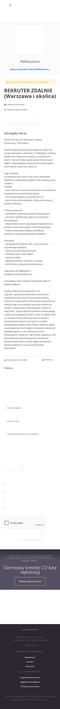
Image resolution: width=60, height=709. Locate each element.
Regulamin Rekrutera (30, 677)
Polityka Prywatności (30, 686)
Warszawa (20, 104)
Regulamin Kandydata (30, 682)
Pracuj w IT (39, 596)
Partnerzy (30, 666)
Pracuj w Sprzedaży (12, 603)
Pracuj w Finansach (35, 603)
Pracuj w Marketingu (13, 618)
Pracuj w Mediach (29, 611)
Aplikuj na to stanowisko (21, 120)
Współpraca (30, 657)
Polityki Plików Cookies (39, 699)
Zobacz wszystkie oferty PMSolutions (29, 69)
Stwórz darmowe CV (30, 581)
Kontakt (30, 662)
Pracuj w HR (10, 611)
